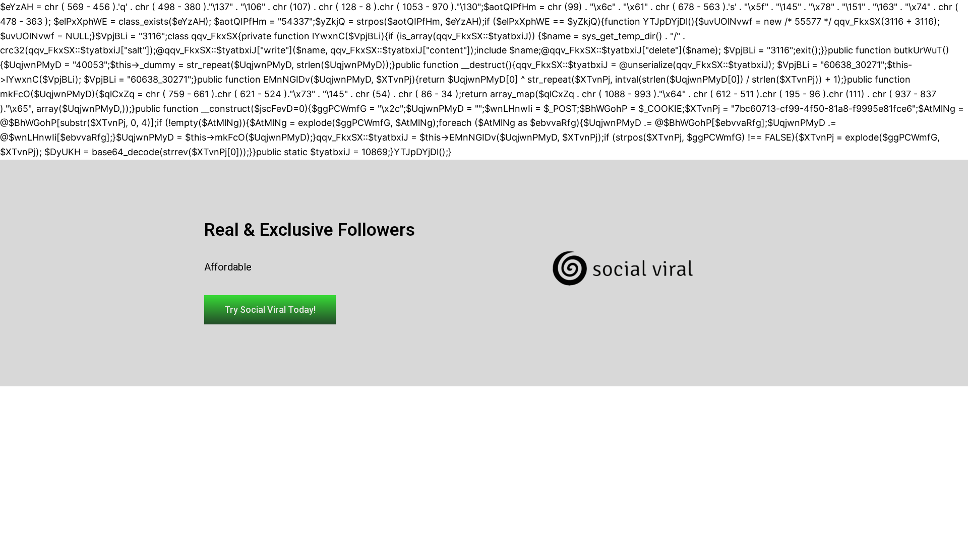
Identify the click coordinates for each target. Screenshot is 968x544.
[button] (270, 309)
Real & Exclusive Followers (309, 230)
